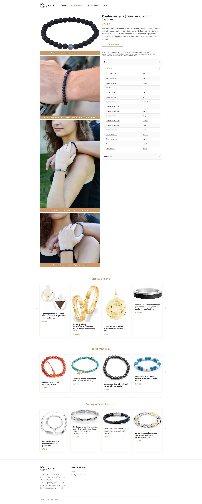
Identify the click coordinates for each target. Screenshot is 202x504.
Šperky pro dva (101, 279)
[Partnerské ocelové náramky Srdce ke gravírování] (54, 424)
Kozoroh (145, 102)
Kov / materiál (92, 5)
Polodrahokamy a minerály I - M (143, 54)
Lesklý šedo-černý (116, 385)
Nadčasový (146, 378)
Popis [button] (106, 62)
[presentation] (36, 309)
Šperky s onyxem (126, 54)
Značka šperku (111, 74)
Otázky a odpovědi (78, 475)
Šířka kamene (110, 88)
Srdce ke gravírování (50, 443)
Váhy (144, 116)
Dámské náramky (128, 52)
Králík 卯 (145, 134)
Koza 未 (145, 144)
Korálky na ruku (100, 349)
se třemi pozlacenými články (146, 435)
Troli (144, 74)
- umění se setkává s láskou (84, 327)
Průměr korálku (111, 92)
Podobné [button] (108, 156)
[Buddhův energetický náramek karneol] (54, 367)
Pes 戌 (145, 139)
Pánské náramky (140, 52)
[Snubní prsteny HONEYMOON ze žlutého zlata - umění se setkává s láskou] (85, 303)
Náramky (118, 52)
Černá (145, 78)
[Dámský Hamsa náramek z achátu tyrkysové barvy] (85, 365)
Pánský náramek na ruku (101, 404)
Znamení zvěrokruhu (113, 102)
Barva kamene (111, 78)
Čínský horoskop (111, 130)
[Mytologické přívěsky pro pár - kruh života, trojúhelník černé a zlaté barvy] (54, 297)
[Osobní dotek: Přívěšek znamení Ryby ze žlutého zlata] (116, 304)
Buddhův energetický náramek (50, 383)
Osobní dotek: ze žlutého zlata (114, 328)
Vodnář (145, 120)
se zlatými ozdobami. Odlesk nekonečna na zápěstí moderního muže (85, 430)
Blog (105, 5)
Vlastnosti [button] (108, 68)
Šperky (63, 5)
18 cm (145, 97)
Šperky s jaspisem (130, 56)
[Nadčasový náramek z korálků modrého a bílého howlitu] (147, 364)
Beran (145, 106)
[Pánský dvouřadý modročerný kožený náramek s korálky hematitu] (116, 418)
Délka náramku (111, 97)
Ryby (144, 125)
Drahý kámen (76, 5)
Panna (145, 111)
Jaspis (145, 148)
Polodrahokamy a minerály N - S (113, 56)
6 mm (145, 88)
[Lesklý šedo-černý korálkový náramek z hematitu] (116, 368)
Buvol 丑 (145, 130)
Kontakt (73, 472)
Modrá (145, 83)
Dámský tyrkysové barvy (84, 380)
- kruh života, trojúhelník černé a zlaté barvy (53, 316)
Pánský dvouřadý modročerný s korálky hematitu (116, 431)
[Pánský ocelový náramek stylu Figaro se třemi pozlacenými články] (147, 420)
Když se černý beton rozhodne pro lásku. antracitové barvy (147, 307)
